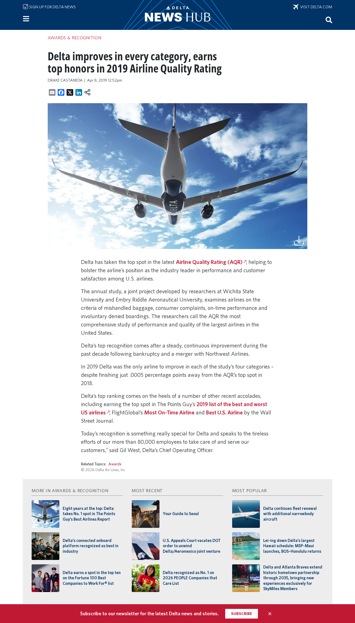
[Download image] (299, 240)
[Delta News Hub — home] (177, 15)
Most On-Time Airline (169, 412)
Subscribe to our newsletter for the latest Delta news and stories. (149, 613)
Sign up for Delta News (52, 6)
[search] (329, 19)
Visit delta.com (315, 6)
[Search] (329, 19)
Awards (114, 463)
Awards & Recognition (74, 37)
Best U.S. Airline (224, 412)
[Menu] (26, 19)
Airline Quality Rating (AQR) (209, 262)
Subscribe (241, 613)
